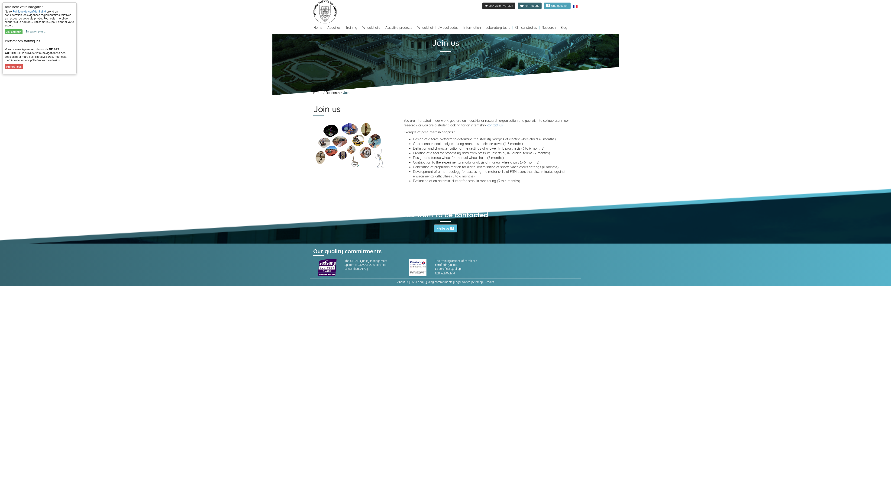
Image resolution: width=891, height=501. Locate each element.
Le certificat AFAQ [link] (356, 268)
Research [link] (333, 93)
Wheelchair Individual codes (437, 28)
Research (549, 28)
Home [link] (318, 93)
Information (472, 28)
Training (351, 28)
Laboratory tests (498, 28)
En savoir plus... (35, 31)
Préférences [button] (14, 66)
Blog (564, 28)
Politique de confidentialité (29, 11)
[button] (530, 6)
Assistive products (398, 28)
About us (334, 28)
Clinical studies (526, 28)
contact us (495, 125)
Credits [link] (489, 282)
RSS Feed (416, 282)
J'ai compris (13, 32)
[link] (326, 12)
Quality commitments (438, 282)
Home (318, 28)
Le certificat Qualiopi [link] (448, 268)
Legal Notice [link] (462, 282)
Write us (443, 228)
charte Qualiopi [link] (445, 272)
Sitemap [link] (477, 282)
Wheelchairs (371, 28)
